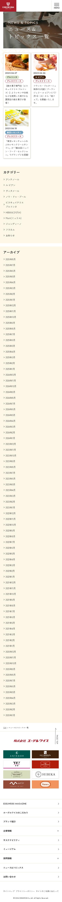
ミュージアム (9, 849)
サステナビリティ (11, 840)
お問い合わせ (9, 876)
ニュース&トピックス (13, 867)
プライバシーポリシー (25, 891)
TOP (4, 727)
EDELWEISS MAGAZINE (15, 803)
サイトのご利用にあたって (47, 891)
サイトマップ (9, 891)
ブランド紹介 (9, 821)
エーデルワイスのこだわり (15, 812)
